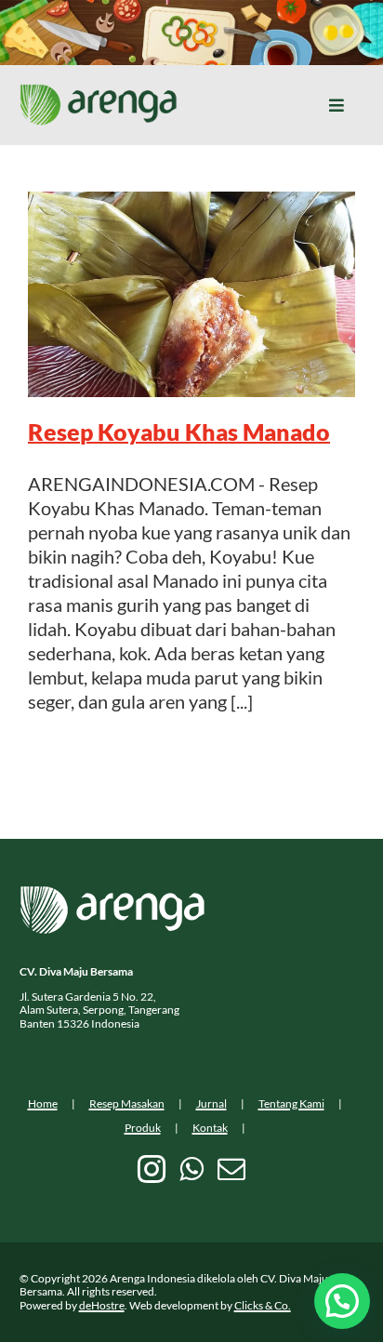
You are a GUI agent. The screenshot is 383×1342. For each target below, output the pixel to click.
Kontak (210, 1128)
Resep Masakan (127, 1103)
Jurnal (211, 1103)
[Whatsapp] (191, 1169)
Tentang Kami (291, 1103)
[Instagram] (151, 1169)
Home (43, 1103)
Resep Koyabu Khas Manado (179, 431)
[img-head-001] (99, 93)
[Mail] (231, 1169)
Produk (143, 1128)
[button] (342, 1301)
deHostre (102, 1305)
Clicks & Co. (262, 1305)
